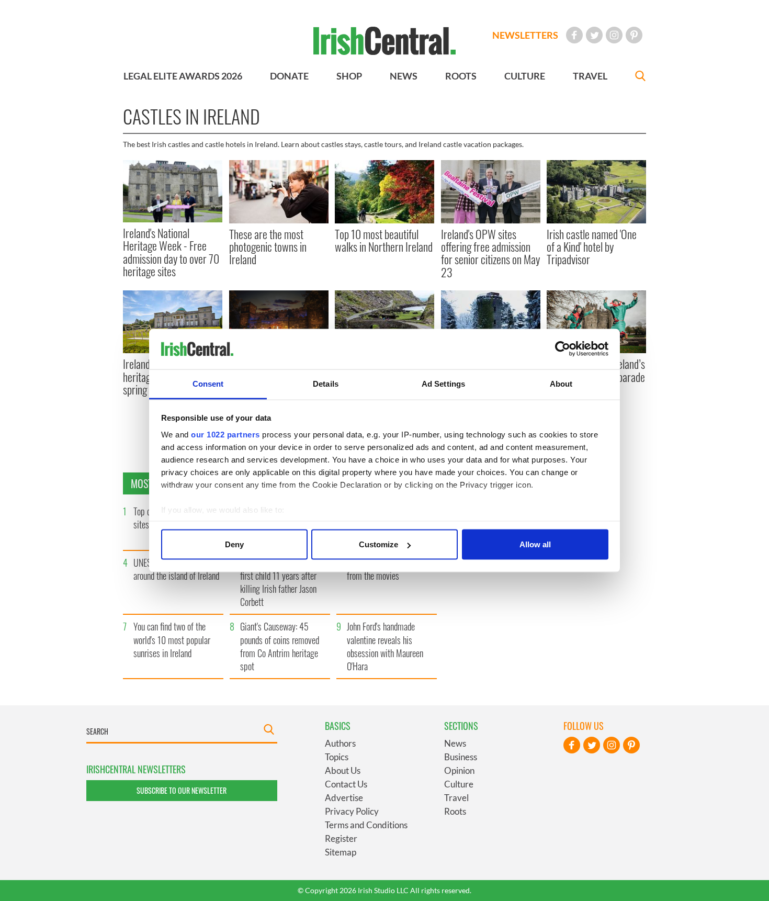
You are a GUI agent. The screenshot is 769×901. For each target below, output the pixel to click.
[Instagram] (614, 35)
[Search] (640, 77)
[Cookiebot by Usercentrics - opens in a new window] (562, 349)
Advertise (344, 797)
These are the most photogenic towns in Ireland (268, 247)
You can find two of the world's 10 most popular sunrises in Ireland (171, 639)
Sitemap (340, 852)
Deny (234, 544)
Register (341, 838)
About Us (342, 770)
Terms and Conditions (366, 824)
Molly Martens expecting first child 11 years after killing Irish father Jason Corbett (280, 582)
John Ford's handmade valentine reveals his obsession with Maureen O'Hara (385, 646)
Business (460, 756)
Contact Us (346, 784)
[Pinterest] (634, 35)
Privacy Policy (352, 811)
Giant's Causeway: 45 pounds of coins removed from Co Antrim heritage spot (279, 646)
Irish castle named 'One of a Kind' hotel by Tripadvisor (592, 247)
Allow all (535, 544)
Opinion (459, 770)
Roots (455, 811)
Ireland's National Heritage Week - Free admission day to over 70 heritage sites (171, 252)
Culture (458, 784)
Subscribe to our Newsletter (182, 790)
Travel (456, 797)
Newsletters (525, 35)
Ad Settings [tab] (443, 383)
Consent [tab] (208, 383)
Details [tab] (325, 383)
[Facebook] (574, 35)
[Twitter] (594, 35)
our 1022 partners (225, 434)
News (455, 743)
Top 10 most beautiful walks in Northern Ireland (384, 240)
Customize (378, 544)
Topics (336, 756)
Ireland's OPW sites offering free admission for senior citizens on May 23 (490, 253)
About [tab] (561, 383)
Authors (340, 743)
